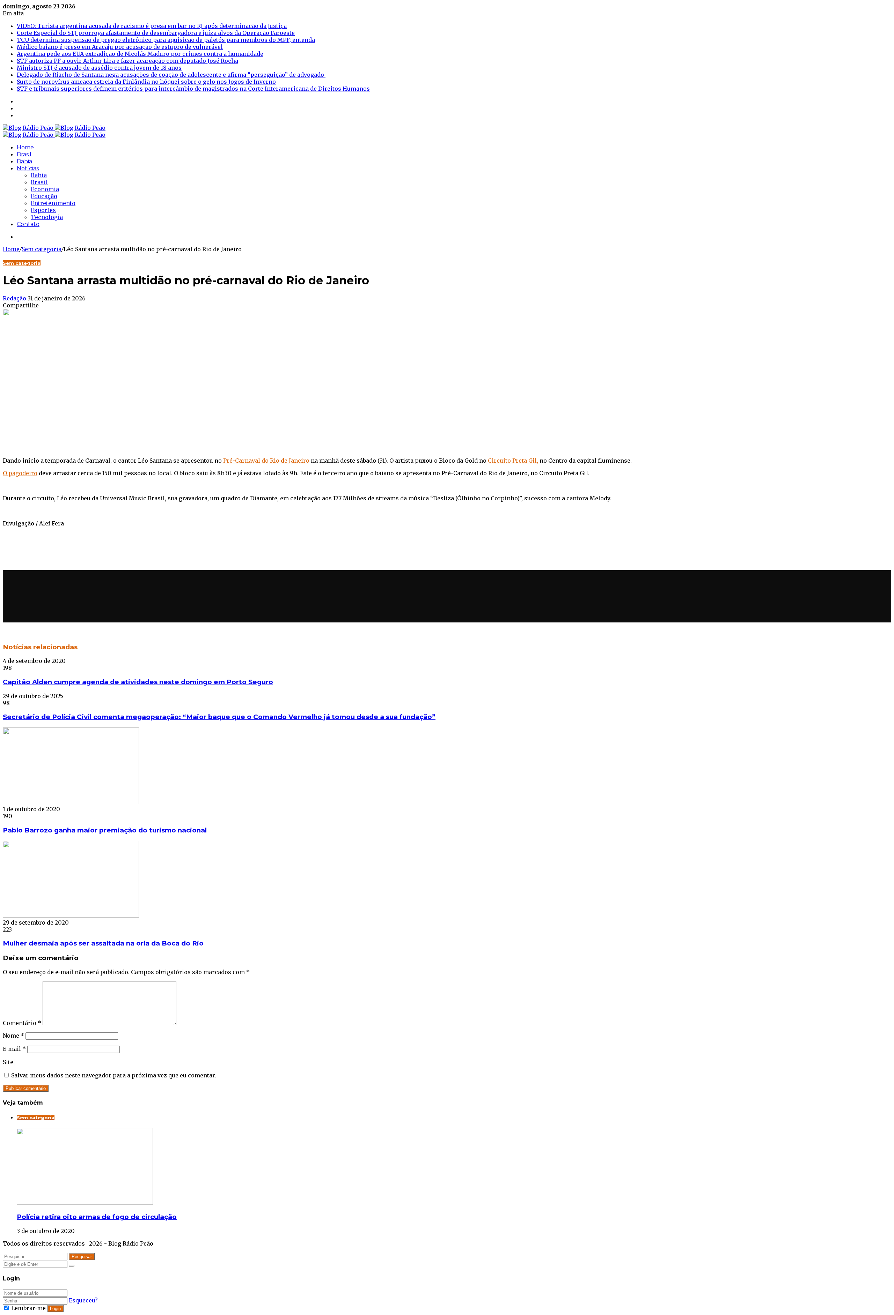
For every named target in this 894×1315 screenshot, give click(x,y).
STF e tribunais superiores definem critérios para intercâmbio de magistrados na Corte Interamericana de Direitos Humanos (193, 88)
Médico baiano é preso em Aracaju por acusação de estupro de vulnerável (120, 46)
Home (25, 147)
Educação (44, 196)
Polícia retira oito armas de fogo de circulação (97, 1217)
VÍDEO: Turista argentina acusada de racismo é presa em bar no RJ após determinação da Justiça (152, 25)
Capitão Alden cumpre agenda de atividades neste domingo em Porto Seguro (138, 682)
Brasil (24, 154)
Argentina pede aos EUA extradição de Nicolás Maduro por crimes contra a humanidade (140, 53)
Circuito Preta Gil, (512, 460)
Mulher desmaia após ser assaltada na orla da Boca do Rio (103, 943)
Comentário (22, 1022)
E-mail (14, 1048)
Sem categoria (41, 249)
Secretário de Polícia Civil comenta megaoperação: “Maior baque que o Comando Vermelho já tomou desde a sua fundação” (219, 717)
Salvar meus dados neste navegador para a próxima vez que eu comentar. (113, 1075)
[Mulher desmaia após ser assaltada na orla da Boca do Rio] (71, 915)
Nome (13, 1035)
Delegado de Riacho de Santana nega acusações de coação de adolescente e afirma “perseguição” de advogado (171, 74)
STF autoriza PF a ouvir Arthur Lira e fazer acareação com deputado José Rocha (127, 60)
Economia (45, 189)
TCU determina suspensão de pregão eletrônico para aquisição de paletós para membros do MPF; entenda (166, 39)
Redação (14, 298)
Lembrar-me (28, 1308)
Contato (28, 224)
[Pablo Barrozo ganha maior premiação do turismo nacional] (71, 802)
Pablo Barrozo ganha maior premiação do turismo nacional (105, 830)
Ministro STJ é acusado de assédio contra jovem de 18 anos (99, 67)
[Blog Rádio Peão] (54, 127)
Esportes (43, 210)
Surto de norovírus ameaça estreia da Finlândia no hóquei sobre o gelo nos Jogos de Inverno (146, 81)
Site (8, 1062)
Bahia (24, 161)
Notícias (28, 168)
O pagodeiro (20, 473)
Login (55, 1308)
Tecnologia (47, 217)
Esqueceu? (83, 1300)
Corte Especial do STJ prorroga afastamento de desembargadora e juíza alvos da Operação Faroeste (156, 32)
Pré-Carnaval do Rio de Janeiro (265, 460)
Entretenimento (53, 203)
